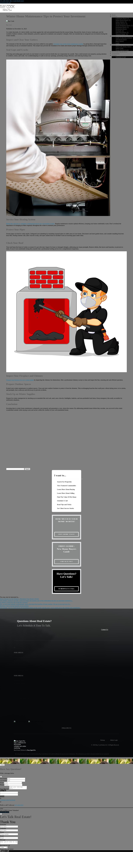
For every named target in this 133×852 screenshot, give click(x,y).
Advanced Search (121, 39)
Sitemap (102, 740)
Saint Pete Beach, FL (122, 32)
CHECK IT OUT (66, 561)
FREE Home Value (66, 534)
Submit (2, 796)
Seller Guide (119, 48)
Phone (2, 785)
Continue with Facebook (7, 800)
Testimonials (115, 53)
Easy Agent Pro (31, 750)
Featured (114, 16)
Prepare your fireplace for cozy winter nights (20, 380)
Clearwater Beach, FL (122, 18)
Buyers (114, 36)
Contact (114, 55)
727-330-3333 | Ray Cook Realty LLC (12, 1)
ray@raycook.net (5, 2)
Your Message (4, 789)
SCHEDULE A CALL (66, 589)
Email (2, 783)
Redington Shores (121, 29)
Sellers (114, 45)
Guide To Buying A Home (124, 38)
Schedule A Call (121, 57)
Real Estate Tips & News (119, 52)
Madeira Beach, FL (122, 24)
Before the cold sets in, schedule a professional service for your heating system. (30, 223)
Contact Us (104, 629)
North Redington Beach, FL (124, 25)
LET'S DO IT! (4, 812)
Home (114, 15)
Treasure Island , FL (122, 34)
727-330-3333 (19, 805)
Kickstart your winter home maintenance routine (68, 44)
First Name (3, 778)
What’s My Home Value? (123, 46)
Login (117, 43)
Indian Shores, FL (121, 22)
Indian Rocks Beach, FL (123, 20)
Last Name (3, 781)
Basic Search (120, 41)
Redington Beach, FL (122, 27)
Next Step (3, 790)
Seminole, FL (120, 31)
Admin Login (114, 740)
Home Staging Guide (122, 50)
